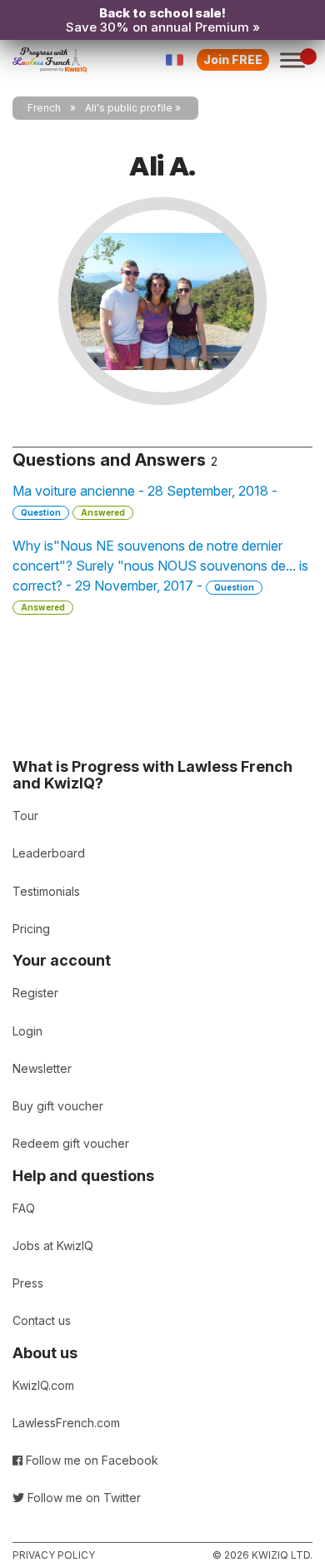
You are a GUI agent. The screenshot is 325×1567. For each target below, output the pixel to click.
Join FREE (232, 59)
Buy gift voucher (57, 1106)
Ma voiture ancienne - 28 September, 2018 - (145, 499)
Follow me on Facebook (90, 1460)
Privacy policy (53, 1555)
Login (27, 1031)
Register (35, 993)
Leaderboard (48, 853)
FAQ (23, 1208)
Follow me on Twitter (82, 1497)
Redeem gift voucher (70, 1143)
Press (27, 1283)
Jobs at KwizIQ (52, 1245)
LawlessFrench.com (66, 1423)
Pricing (31, 929)
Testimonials (46, 891)
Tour (25, 815)
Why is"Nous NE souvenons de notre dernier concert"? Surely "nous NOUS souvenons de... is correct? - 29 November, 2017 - (160, 574)
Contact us (41, 1320)
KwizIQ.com (43, 1385)
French (44, 107)
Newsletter (42, 1068)
